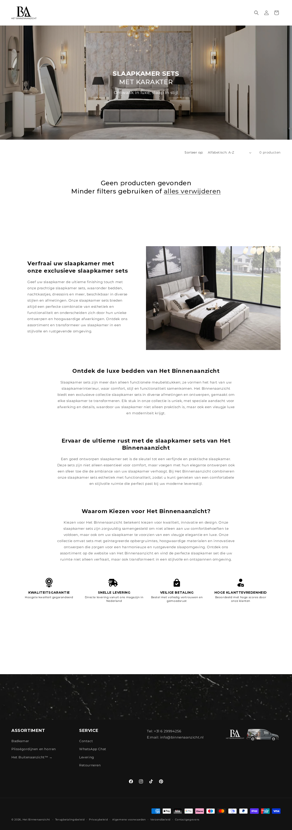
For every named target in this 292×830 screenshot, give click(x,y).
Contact (86, 741)
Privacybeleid (98, 819)
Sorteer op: (194, 152)
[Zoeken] (256, 13)
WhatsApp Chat (92, 749)
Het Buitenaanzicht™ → (31, 757)
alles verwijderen (192, 191)
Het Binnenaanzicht (36, 819)
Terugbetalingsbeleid (70, 819)
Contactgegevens (187, 819)
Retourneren (90, 765)
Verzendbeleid (160, 819)
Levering (86, 757)
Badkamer (20, 741)
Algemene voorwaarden (129, 819)
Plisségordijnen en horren (33, 749)
